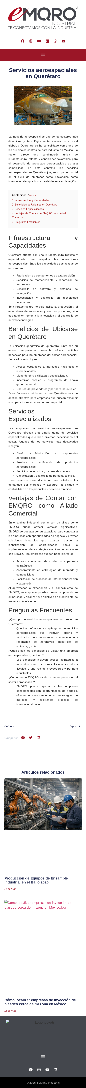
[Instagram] (30, 41)
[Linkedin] (47, 41)
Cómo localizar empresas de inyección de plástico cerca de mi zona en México (40, 1002)
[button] (43, 54)
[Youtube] (39, 41)
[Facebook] (22, 41)
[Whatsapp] (55, 41)
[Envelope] (63, 41)
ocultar (32, 195)
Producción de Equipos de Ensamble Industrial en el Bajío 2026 (36, 880)
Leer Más (10, 888)
